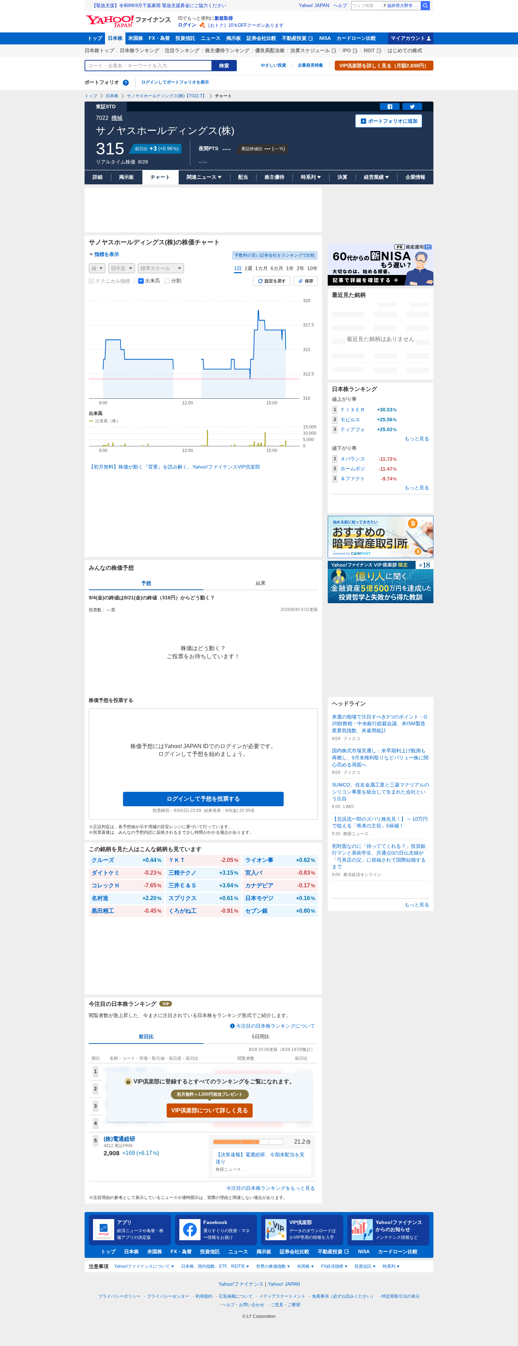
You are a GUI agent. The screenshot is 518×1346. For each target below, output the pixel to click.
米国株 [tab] (303, 1266)
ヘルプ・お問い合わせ (243, 1304)
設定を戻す (275, 281)
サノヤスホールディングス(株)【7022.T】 (166, 95)
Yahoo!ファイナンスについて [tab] (142, 1266)
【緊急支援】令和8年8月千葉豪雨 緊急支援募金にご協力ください (159, 5)
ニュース (211, 38)
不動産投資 (294, 38)
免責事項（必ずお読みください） (343, 1296)
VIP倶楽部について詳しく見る (209, 1110)
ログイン (187, 24)
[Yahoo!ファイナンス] (129, 17)
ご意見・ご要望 (285, 1304)
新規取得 (224, 18)
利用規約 (204, 1296)
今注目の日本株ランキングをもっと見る (270, 1188)
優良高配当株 (270, 50)
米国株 (135, 38)
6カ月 (277, 268)
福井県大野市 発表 (403, 5)
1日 (238, 268)
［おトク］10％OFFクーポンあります (244, 25)
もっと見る (417, 438)
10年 (312, 268)
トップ (94, 38)
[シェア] (390, 106)
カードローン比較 (356, 38)
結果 (261, 583)
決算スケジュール (310, 50)
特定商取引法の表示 (401, 1296)
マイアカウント (408, 38)
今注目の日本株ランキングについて (275, 1026)
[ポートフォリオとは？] (126, 82)
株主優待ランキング (227, 50)
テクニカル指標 (112, 281)
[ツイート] (412, 106)
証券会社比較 (261, 38)
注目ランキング (182, 50)
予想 (146, 583)
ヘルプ (340, 5)
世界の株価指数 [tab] (271, 1266)
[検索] (425, 5)
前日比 (146, 1036)
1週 (248, 268)
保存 (309, 281)
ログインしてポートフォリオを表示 (175, 82)
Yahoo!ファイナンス (241, 1284)
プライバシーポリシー (119, 1296)
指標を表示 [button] (106, 254)
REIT (369, 50)
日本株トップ (99, 50)
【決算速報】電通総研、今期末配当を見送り (260, 1158)
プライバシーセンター (168, 1296)
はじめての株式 (405, 50)
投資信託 (185, 38)
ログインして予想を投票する (203, 799)
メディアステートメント (282, 1296)
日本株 (115, 38)
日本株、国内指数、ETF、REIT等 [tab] (213, 1266)
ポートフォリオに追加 (393, 121)
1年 (290, 268)
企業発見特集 (310, 65)
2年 (300, 268)
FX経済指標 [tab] (332, 1266)
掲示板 (233, 38)
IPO (347, 50)
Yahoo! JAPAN (314, 5)
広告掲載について (236, 1296)
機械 (117, 118)
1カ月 (261, 268)
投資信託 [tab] (362, 1266)
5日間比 (261, 1036)
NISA (325, 38)
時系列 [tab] (389, 1266)
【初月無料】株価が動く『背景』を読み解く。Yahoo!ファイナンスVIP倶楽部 (174, 467)
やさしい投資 (273, 65)
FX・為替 (159, 38)
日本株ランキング (139, 50)
